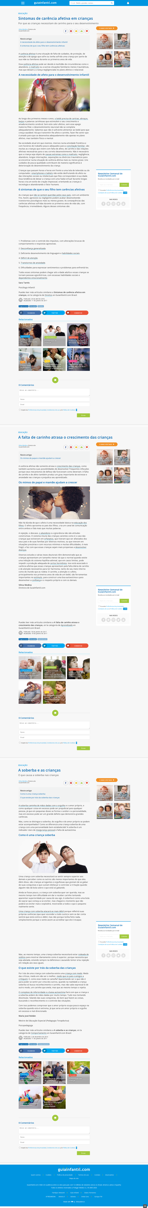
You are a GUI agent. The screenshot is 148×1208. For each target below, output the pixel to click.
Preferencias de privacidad (37, 410)
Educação (23, 13)
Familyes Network (58, 1193)
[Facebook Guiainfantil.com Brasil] (103, 203)
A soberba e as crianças (51, 341)
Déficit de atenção (29, 258)
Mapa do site (74, 1178)
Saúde (47, 361)
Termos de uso (83, 1175)
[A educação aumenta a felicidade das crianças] (78, 345)
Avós (46, 692)
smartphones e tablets (42, 173)
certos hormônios (58, 563)
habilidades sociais (71, 253)
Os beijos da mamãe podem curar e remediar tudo (77, 675)
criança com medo (73, 973)
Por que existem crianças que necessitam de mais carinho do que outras (54, 674)
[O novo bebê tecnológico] (30, 370)
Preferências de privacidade (115, 190)
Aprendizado (25, 336)
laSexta (73, 1197)
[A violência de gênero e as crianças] (54, 1083)
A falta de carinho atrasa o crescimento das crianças (28, 342)
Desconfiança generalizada (33, 248)
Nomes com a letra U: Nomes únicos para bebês (121, 63)
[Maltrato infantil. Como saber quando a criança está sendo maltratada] (30, 1083)
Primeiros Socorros (76, 669)
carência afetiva (27, 53)
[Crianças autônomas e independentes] (30, 1108)
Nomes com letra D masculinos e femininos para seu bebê (105, 63)
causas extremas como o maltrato (61, 154)
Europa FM (98, 1197)
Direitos (48, 295)
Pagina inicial (23, 306)
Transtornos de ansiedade (33, 262)
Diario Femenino (90, 1193)
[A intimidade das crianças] (78, 1073)
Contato (97, 1175)
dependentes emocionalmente (33, 278)
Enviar (83, 415)
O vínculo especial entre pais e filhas (27, 699)
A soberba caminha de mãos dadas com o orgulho (42, 805)
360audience (80, 1202)
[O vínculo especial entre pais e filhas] (30, 703)
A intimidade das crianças (75, 1079)
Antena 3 (62, 1197)
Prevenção (73, 361)
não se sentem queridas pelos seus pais (52, 195)
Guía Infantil (74, 1193)
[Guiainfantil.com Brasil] (45, 3)
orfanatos (48, 538)
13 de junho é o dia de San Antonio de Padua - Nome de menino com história (105, 43)
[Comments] (87, 31)
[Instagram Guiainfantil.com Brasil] (113, 203)
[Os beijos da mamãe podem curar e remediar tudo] (78, 678)
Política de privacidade (65, 1175)
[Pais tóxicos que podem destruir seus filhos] (78, 370)
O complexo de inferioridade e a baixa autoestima (42, 992)
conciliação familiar (76, 146)
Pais (22, 695)
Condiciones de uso (53, 410)
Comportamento (50, 337)
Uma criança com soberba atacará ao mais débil (41, 911)
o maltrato (34, 67)
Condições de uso (103, 193)
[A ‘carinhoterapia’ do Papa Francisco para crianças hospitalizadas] (54, 370)
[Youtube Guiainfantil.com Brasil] (123, 203)
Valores (47, 1099)
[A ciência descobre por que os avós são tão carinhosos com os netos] (54, 703)
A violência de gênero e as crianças (54, 1079)
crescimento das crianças (68, 466)
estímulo (38, 577)
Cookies (49, 1175)
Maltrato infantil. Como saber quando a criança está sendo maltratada (29, 1079)
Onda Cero (85, 1197)
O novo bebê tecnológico (25, 366)
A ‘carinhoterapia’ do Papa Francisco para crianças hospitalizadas (54, 366)
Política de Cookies (69, 410)
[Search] (111, 3)
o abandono (44, 533)
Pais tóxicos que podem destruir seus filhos (77, 366)
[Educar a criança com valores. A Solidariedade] (54, 1108)
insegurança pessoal (45, 830)
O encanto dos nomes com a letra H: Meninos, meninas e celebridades (122, 44)
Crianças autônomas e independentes (29, 1104)
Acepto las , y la (48, 410)
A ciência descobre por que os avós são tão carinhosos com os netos (54, 698)
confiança (36, 580)
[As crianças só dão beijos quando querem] (30, 678)
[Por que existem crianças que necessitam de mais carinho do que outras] (54, 678)
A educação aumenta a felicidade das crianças (78, 342)
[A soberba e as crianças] (54, 335)
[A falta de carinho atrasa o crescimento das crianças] (30, 345)
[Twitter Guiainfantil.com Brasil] (118, 203)
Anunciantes (109, 1175)
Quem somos (36, 1175)
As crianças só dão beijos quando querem (29, 674)
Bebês (22, 362)
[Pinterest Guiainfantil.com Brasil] (108, 203)
